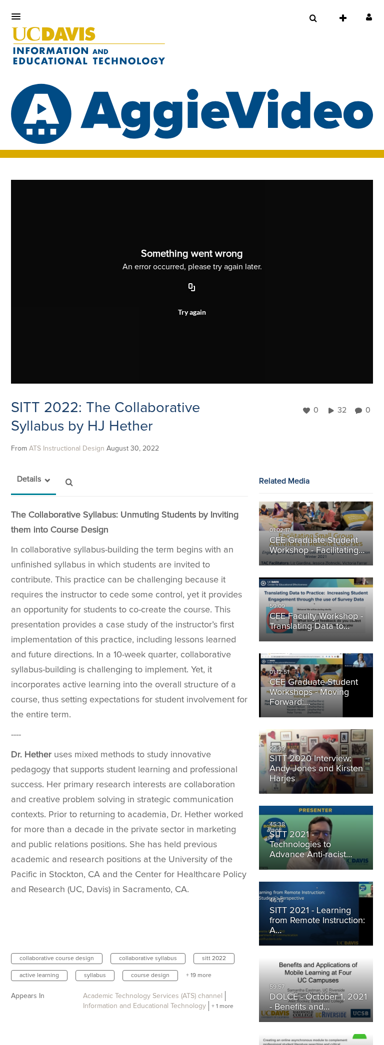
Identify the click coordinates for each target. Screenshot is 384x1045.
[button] (19, 16)
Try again (192, 312)
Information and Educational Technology (144, 1006)
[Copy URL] (192, 288)
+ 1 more (223, 1007)
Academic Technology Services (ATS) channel (152, 996)
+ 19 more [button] (199, 976)
